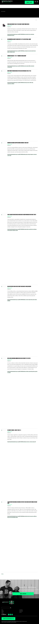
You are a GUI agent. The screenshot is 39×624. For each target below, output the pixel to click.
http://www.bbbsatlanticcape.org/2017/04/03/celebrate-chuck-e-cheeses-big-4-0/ (21, 441)
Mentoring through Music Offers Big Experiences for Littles (19, 70)
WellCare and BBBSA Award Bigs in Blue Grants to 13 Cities (18, 358)
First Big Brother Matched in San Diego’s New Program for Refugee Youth (21, 214)
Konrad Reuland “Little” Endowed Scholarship (16, 55)
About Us (21, 612)
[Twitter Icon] (10, 614)
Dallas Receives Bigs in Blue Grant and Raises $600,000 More (19, 286)
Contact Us (3, 613)
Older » (2, 573)
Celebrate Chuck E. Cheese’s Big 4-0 (14, 430)
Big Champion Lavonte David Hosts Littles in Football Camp (19, 39)
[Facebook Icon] (9, 614)
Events (2, 612)
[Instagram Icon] (12, 614)
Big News (9, 26)
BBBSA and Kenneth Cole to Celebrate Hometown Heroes (18, 24)
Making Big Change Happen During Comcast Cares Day (17, 142)
